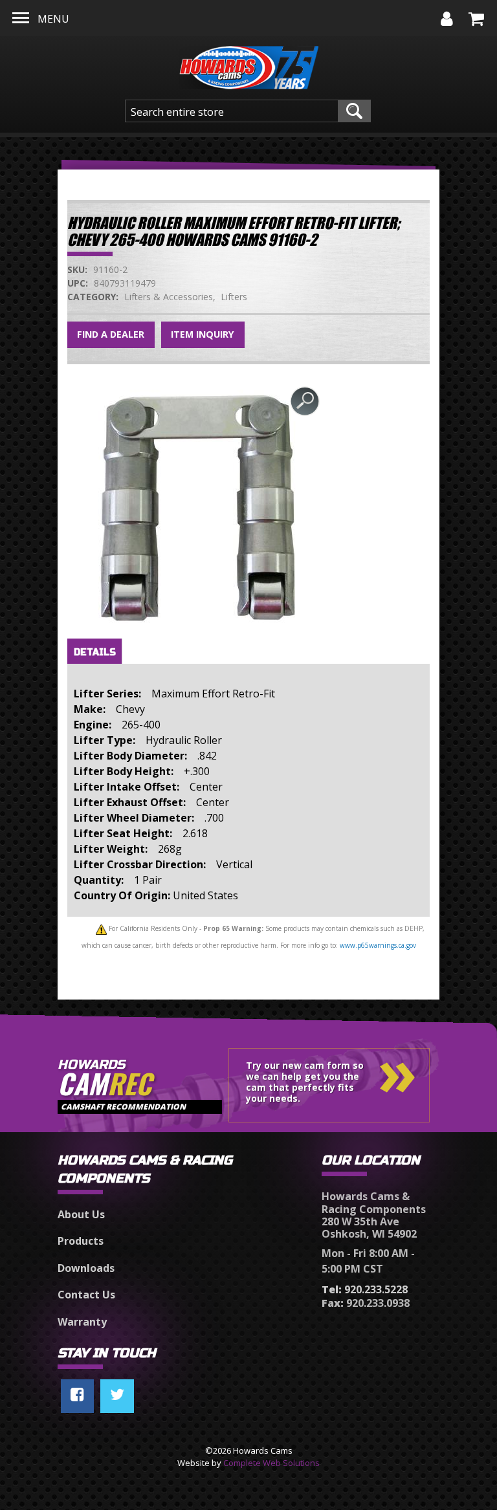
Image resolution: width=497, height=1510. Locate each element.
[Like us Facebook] (77, 1396)
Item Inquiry (202, 334)
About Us (81, 1214)
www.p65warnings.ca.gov (378, 945)
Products (81, 1241)
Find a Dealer (110, 334)
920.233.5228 (365, 1289)
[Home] (248, 64)
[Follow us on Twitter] (117, 1396)
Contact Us (86, 1294)
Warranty (82, 1322)
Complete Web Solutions (271, 1463)
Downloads (86, 1268)
